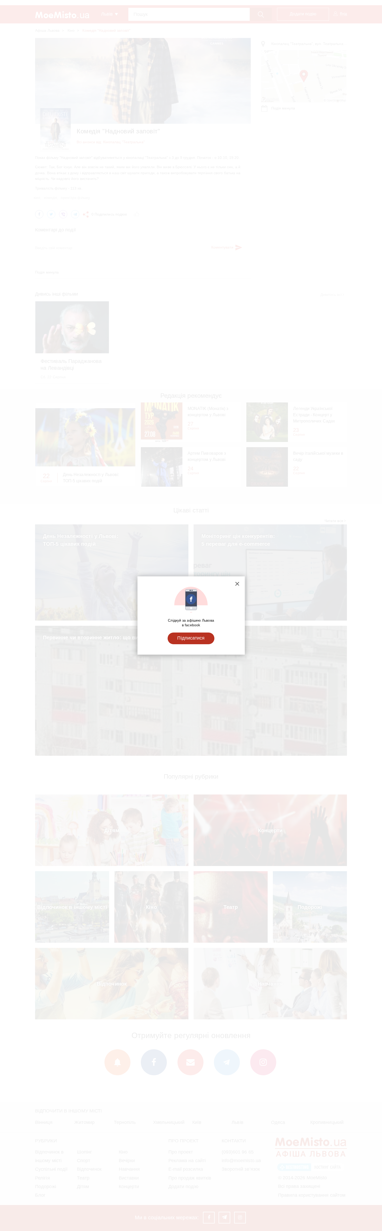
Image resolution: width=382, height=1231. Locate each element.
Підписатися (191, 638)
